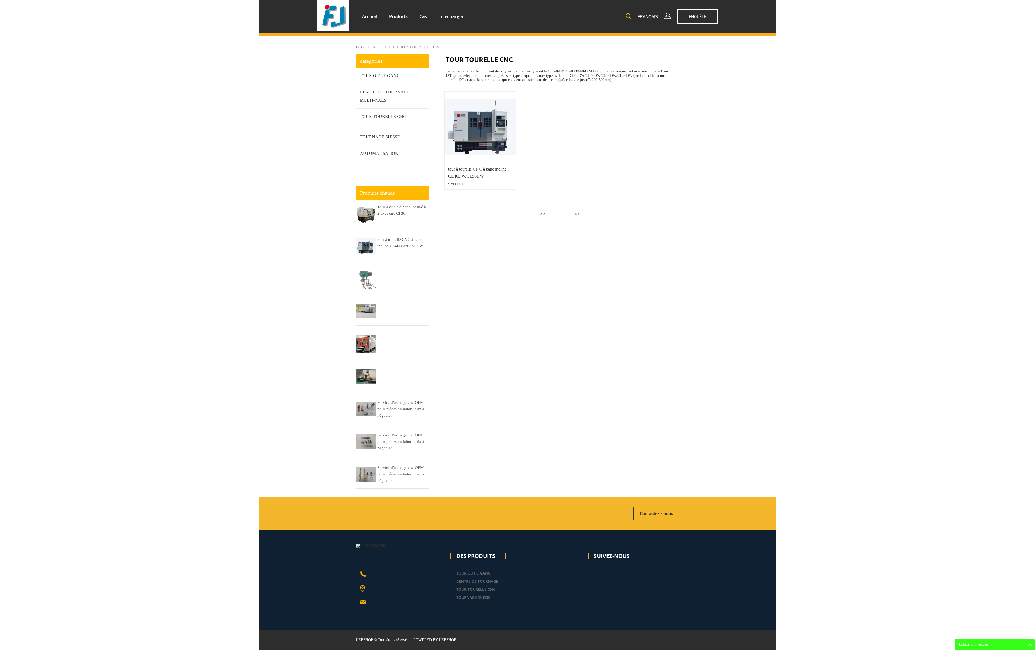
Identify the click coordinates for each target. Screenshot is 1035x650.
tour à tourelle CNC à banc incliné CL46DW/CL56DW (400, 242)
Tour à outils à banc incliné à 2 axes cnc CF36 (401, 210)
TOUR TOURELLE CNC (419, 47)
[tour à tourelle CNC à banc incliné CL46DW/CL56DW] (480, 127)
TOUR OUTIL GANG (380, 75)
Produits (398, 16)
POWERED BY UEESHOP (434, 640)
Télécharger (451, 16)
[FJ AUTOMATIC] (371, 546)
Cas (423, 16)
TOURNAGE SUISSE (380, 137)
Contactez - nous (656, 513)
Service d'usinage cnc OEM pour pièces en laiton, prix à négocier (400, 409)
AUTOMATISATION (379, 153)
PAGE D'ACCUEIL (373, 47)
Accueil (369, 16)
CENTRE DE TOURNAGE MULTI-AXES (488, 581)
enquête (697, 16)
